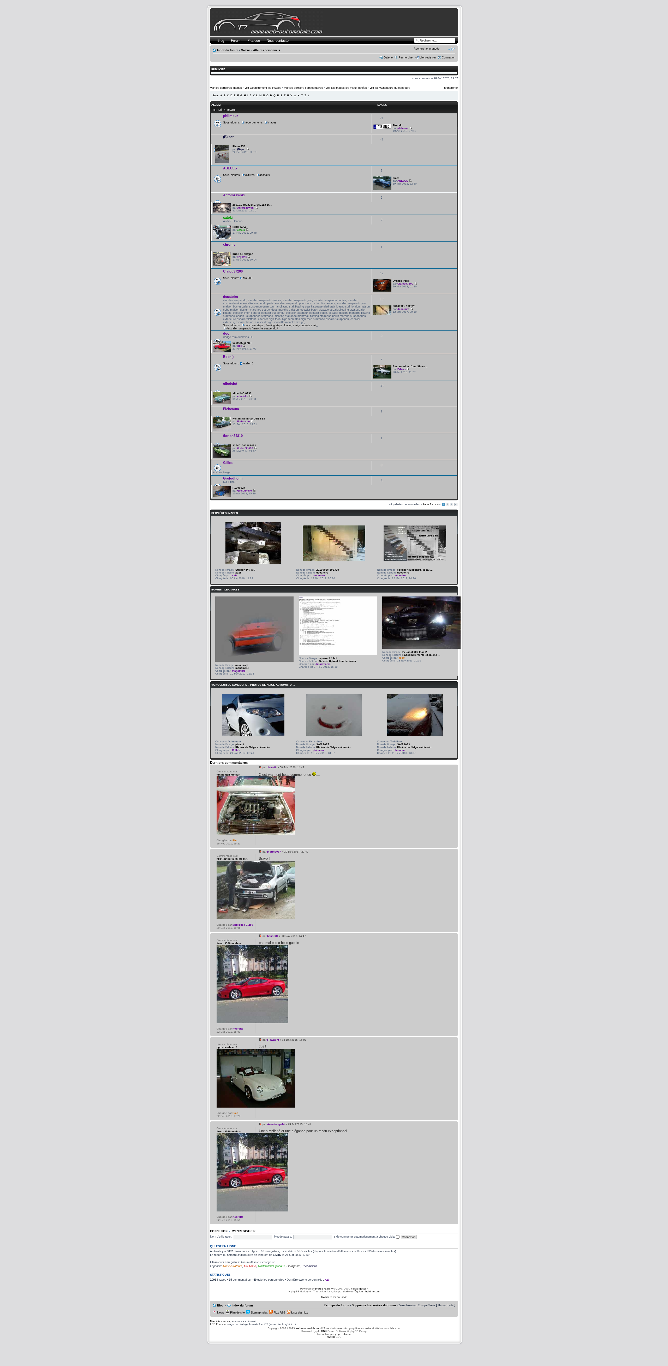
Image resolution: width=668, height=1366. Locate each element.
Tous (216, 95)
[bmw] (382, 189)
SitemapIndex (259, 1312)
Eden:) (228, 357)
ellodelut (230, 384)
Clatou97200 (233, 271)
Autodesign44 (276, 1124)
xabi (238, 572)
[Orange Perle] (382, 290)
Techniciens (309, 1266)
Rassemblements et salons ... (421, 654)
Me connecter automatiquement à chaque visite (366, 1236)
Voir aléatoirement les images (262, 87)
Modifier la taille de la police (451, 49)
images (272, 122)
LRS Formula (218, 1324)
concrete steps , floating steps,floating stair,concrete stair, (280, 325)
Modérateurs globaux (271, 1266)
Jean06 (272, 767)
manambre (242, 667)
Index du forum (227, 50)
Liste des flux (299, 1312)
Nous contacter (278, 41)
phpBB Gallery (324, 1288)
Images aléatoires (225, 589)
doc (226, 333)
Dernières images (224, 513)
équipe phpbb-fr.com (367, 1291)
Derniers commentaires (229, 763)
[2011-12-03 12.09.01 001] (256, 918)
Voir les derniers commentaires (303, 87)
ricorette (237, 1028)
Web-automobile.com (308, 1328)
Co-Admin (250, 1266)
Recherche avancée (426, 48)
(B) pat (228, 137)
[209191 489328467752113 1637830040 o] (222, 211)
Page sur (430, 504)
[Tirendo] (382, 128)
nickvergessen (359, 1288)
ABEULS (230, 168)
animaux (264, 174)
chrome (229, 244)
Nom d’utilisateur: (221, 1236)
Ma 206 (247, 278)
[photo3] (253, 735)
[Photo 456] (222, 162)
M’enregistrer (427, 57)
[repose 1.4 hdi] (338, 654)
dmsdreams (323, 664)
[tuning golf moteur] (256, 834)
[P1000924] (222, 495)
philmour (230, 116)
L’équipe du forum (336, 1305)
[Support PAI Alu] (253, 563)
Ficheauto (231, 409)
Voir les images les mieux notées (346, 87)
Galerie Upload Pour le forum (337, 661)
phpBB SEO (334, 1336)
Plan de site (237, 1312)
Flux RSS (279, 1312)
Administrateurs (232, 1266)
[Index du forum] (269, 33)
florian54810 (233, 436)
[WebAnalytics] (334, 1347)
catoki (228, 218)
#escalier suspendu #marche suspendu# (252, 328)
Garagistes (294, 1266)
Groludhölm (233, 478)
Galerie (245, 50)
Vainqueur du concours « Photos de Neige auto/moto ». (253, 684)
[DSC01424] (222, 238)
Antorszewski (234, 195)
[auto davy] (254, 660)
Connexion (448, 57)
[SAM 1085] (334, 735)
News (220, 1312)
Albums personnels (266, 50)
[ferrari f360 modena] (252, 1022)
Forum (236, 41)
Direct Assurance (220, 1321)
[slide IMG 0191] (222, 402)
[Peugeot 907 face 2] (421, 647)
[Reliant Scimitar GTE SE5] (222, 429)
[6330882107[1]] (222, 350)
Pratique (253, 41)
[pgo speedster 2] (256, 1106)
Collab (236, 750)
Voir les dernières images (226, 87)
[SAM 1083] (415, 735)
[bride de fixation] (222, 265)
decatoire (230, 297)
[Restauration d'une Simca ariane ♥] (382, 377)
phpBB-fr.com (343, 1334)
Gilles (227, 463)
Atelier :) (248, 363)
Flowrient (273, 1039)
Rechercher (406, 57)
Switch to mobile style (334, 1297)
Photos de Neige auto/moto (252, 747)
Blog (220, 41)
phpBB (321, 1331)
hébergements (253, 122)
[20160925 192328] (382, 313)
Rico (402, 657)
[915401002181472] (222, 456)
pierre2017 (274, 851)
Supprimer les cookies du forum (374, 1305)
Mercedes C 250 (242, 924)
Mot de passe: (283, 1236)
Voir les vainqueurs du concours (389, 87)
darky (346, 1291)
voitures (249, 174)
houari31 (272, 936)
